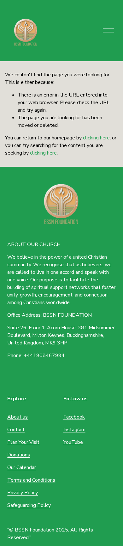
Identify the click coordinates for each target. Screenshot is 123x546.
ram (81, 429)
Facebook (74, 417)
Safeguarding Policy (29, 505)
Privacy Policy (22, 492)
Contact (16, 429)
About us (17, 417)
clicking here (96, 137)
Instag (70, 429)
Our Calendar (21, 467)
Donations (18, 454)
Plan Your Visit (23, 442)
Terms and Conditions (31, 480)
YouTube (73, 442)
